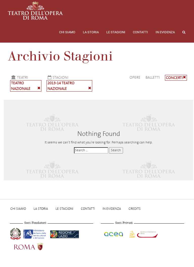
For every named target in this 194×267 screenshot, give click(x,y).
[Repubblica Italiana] (16, 233)
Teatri (22, 77)
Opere (135, 77)
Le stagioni (115, 32)
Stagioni (60, 77)
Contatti (140, 32)
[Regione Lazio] (64, 233)
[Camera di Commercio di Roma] (143, 233)
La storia (91, 32)
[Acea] (114, 233)
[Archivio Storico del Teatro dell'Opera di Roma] (35, 11)
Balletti (153, 77)
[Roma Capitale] (35, 246)
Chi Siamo (67, 32)
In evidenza (165, 32)
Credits (135, 208)
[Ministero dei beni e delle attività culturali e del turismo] (35, 233)
